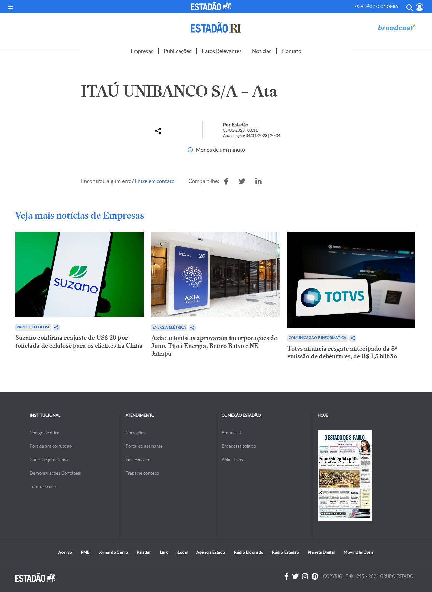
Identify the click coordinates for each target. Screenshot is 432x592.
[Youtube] (315, 576)
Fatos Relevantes (222, 51)
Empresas (142, 51)
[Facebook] (286, 576)
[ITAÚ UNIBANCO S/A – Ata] (226, 181)
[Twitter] (295, 576)
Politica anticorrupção (51, 446)
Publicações (177, 51)
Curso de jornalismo (49, 459)
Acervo (65, 552)
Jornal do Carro (113, 552)
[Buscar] (409, 7)
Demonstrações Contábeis (55, 473)
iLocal (182, 552)
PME (85, 552)
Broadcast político (239, 446)
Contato (291, 51)
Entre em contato (155, 181)
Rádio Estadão (285, 552)
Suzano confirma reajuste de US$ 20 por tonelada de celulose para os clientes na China (79, 341)
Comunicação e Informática (317, 338)
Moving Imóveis (358, 552)
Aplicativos (232, 459)
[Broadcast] (396, 27)
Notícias (261, 51)
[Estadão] (212, 6)
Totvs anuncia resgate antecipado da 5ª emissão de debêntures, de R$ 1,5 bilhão (342, 352)
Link (164, 552)
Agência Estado (210, 552)
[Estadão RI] (216, 27)
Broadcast (231, 432)
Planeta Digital (321, 552)
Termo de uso (43, 486)
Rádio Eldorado (248, 552)
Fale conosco (138, 459)
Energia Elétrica (169, 327)
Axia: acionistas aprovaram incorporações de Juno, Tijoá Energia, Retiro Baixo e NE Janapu (214, 345)
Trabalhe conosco (142, 473)
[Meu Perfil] (420, 7)
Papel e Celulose (33, 327)
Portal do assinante (144, 446)
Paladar (144, 552)
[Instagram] (305, 576)
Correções (135, 432)
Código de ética (44, 432)
